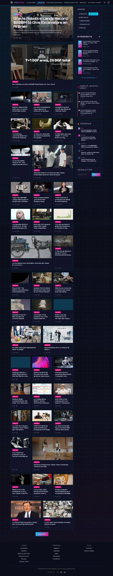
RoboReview (56, 559)
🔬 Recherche (83, 14)
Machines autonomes (54, 2)
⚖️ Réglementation (84, 20)
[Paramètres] (109, 2)
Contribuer (89, 548)
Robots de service (71, 2)
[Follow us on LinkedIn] (61, 572)
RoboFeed (56, 551)
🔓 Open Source (83, 17)
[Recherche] (104, 2)
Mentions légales (89, 551)
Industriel (41, 2)
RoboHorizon (19, 2)
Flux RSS (50, 572)
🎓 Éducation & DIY (84, 24)
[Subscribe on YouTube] (64, 572)
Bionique (83, 2)
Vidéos (56, 553)
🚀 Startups (82, 27)
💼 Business (93, 14)
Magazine (56, 548)
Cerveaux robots (94, 2)
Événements (89, 36)
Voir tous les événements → (89, 77)
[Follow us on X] (57, 572)
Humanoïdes (31, 2)
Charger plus (42, 534)
